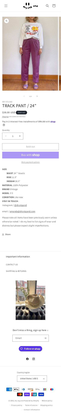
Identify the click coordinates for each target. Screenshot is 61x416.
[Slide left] (24, 96)
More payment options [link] (30, 162)
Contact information (32, 410)
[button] (6, 6)
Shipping (5, 117)
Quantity (6, 130)
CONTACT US (12, 264)
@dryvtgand (20, 205)
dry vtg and (19, 401)
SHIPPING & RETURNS (16, 271)
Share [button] (8, 234)
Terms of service (31, 405)
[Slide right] (37, 96)
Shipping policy (46, 405)
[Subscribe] (45, 338)
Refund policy (47, 401)
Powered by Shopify (31, 401)
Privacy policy (16, 405)
